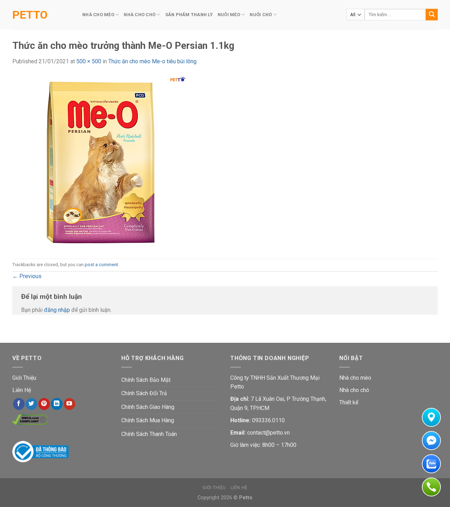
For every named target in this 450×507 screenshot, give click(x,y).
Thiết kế (348, 402)
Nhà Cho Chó (139, 14)
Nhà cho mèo (355, 377)
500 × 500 (88, 61)
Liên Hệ (21, 390)
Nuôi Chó (261, 14)
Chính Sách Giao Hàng (147, 407)
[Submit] (432, 15)
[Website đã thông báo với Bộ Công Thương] (40, 451)
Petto (29, 14)
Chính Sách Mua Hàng (147, 420)
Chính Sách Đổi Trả (144, 393)
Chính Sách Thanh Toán (149, 434)
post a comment (101, 264)
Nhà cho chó (354, 390)
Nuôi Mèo (229, 14)
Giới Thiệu (24, 377)
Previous (26, 276)
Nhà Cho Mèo (98, 14)
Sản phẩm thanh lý (189, 14)
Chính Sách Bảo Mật (146, 380)
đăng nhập (57, 310)
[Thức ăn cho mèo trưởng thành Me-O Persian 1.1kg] (100, 162)
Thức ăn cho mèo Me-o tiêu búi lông (152, 61)
